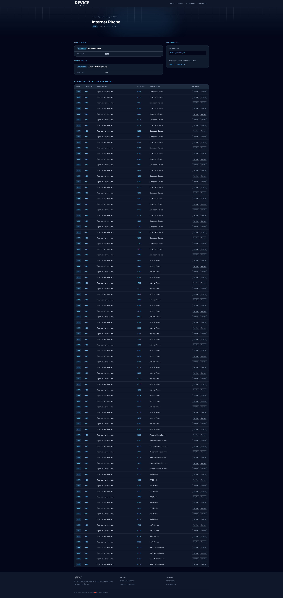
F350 (139, 198)
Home (172, 3)
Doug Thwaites (103, 592)
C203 (139, 390)
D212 (139, 519)
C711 (139, 525)
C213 (139, 474)
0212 (139, 412)
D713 (139, 531)
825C (139, 384)
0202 (139, 204)
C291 (139, 502)
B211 (139, 120)
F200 (139, 266)
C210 (139, 452)
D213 (139, 435)
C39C (139, 440)
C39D (139, 480)
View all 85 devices (176, 64)
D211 (139, 514)
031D (139, 401)
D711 (139, 564)
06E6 (86, 91)
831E (139, 103)
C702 (139, 182)
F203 (139, 193)
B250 (139, 131)
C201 (139, 345)
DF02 (139, 328)
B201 (139, 142)
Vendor (195, 91)
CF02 (139, 260)
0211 (139, 418)
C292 (139, 497)
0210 (139, 210)
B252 (139, 356)
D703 (139, 91)
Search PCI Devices (127, 581)
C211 (139, 457)
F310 (139, 289)
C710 (139, 553)
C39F (139, 491)
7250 (139, 243)
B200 (139, 108)
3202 (139, 232)
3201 (139, 339)
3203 (139, 255)
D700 (139, 159)
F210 (139, 311)
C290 (139, 508)
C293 (139, 463)
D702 (139, 322)
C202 (139, 153)
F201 (139, 334)
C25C (139, 176)
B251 (139, 362)
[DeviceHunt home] (81, 3)
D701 (139, 148)
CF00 (139, 170)
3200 (139, 227)
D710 (139, 542)
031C (139, 407)
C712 (139, 547)
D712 (139, 536)
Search (180, 3)
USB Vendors (202, 3)
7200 (139, 238)
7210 (139, 249)
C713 (139, 559)
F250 (139, 215)
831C (139, 379)
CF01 (139, 294)
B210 (139, 367)
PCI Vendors (190, 3)
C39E (139, 486)
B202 (139, 373)
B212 (139, 125)
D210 (139, 446)
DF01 (139, 114)
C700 (139, 272)
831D (139, 97)
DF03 (139, 317)
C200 (139, 350)
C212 (139, 469)
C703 (139, 283)
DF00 (139, 137)
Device (203, 91)
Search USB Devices (127, 584)
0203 (139, 424)
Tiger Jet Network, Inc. (105, 17)
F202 (139, 221)
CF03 (139, 165)
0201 (139, 305)
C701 (139, 277)
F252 (139, 300)
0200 (139, 429)
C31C (139, 187)
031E (139, 395)
